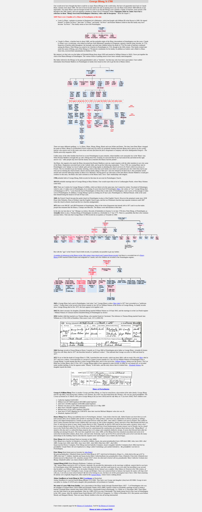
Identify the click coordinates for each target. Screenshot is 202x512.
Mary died (116, 303)
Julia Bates (88, 452)
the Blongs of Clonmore (107, 506)
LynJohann (88, 478)
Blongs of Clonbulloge (84, 506)
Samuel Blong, (96, 475)
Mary (141, 357)
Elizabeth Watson (135, 365)
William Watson (120, 361)
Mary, (119, 189)
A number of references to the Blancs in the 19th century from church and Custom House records (86, 255)
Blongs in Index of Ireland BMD (101, 509)
